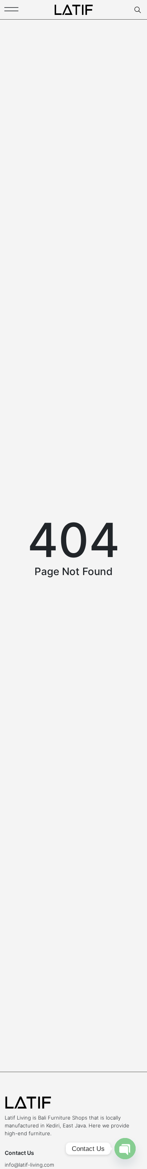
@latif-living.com (34, 1165)
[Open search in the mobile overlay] (138, 10)
